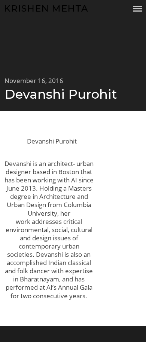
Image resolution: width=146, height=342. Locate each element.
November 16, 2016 (33, 80)
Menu (137, 9)
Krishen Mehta (46, 8)
